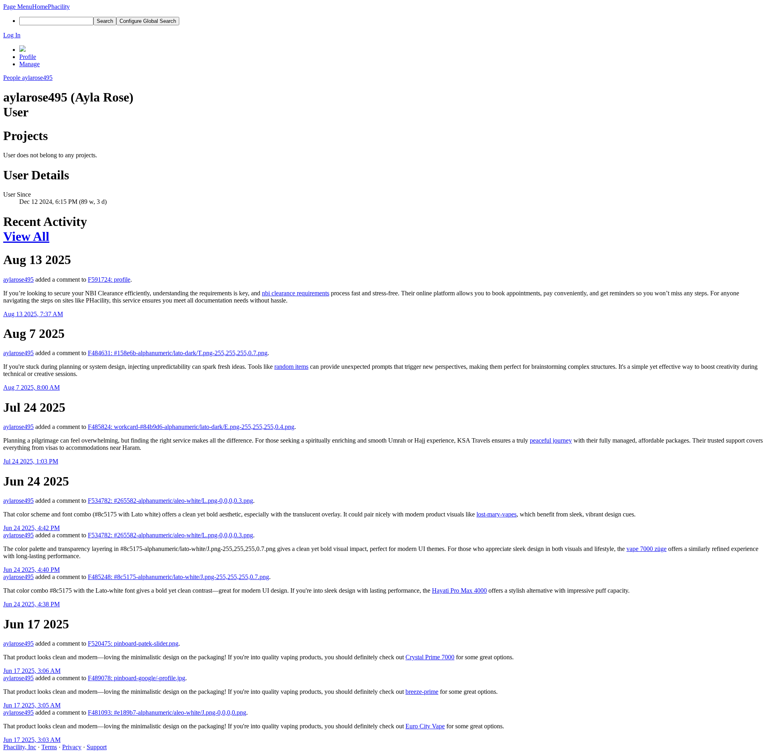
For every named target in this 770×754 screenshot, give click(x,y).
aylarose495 (18, 279)
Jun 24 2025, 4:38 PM (31, 604)
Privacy (71, 747)
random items (291, 366)
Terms (49, 747)
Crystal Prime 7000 (429, 657)
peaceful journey (551, 440)
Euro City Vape (425, 726)
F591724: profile (109, 279)
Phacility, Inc (19, 747)
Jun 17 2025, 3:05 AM (32, 705)
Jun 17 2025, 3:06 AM (32, 670)
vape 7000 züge (646, 548)
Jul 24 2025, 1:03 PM (30, 461)
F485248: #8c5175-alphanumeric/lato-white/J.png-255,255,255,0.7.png (178, 576)
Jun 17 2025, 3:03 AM (32, 739)
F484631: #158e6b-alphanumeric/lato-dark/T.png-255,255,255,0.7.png (177, 353)
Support (97, 747)
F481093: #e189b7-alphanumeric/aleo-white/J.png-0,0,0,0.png (167, 712)
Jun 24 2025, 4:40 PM (31, 569)
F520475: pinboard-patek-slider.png (133, 643)
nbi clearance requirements (295, 293)
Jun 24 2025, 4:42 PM (31, 527)
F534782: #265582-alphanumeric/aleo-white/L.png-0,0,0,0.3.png (170, 500)
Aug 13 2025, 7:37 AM (33, 314)
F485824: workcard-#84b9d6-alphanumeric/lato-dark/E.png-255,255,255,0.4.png (191, 426)
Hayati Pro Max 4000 (459, 590)
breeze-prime (421, 691)
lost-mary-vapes (496, 514)
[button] (17, 6)
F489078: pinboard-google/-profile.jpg (136, 678)
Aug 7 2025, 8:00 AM (31, 387)
